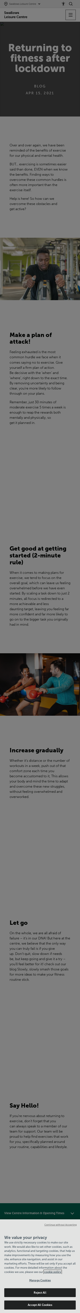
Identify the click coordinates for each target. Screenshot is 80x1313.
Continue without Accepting (60, 1224)
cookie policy (52, 1272)
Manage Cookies (40, 1280)
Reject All (40, 1292)
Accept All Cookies (40, 1305)
